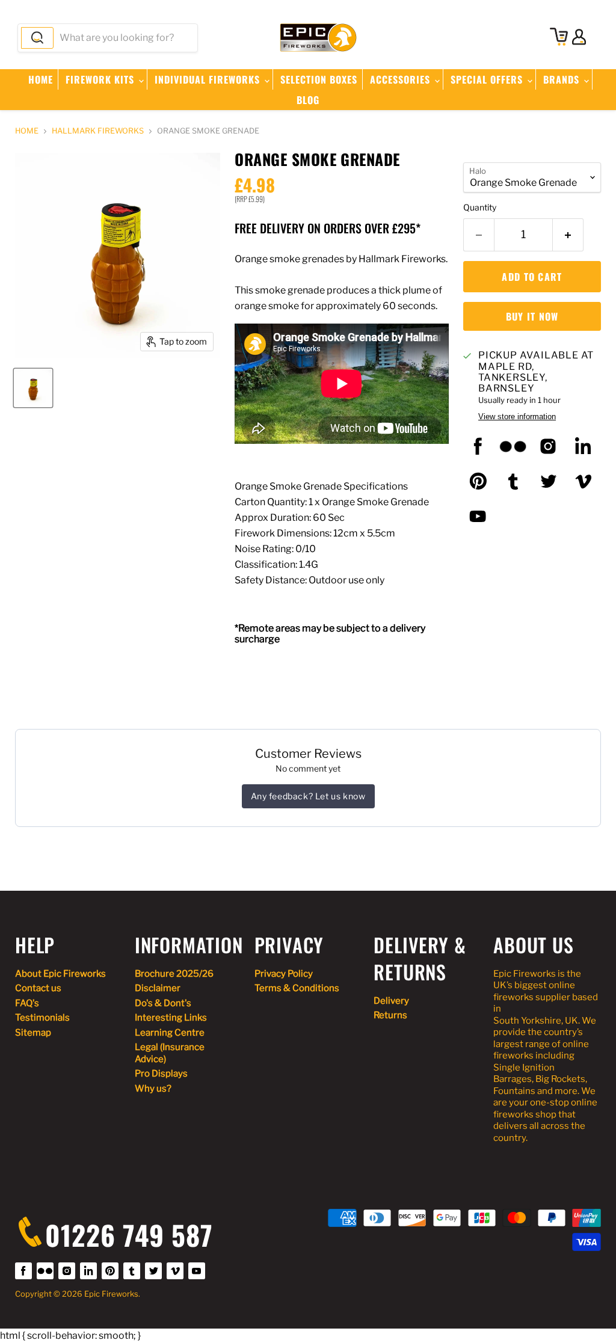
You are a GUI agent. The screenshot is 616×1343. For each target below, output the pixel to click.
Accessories (401, 79)
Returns (390, 1015)
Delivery (391, 1000)
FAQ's (27, 1003)
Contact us (38, 988)
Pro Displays (161, 1073)
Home (40, 79)
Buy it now (532, 316)
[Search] (37, 38)
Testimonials (42, 1017)
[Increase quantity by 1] (568, 234)
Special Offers (488, 79)
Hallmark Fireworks (98, 131)
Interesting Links (171, 1017)
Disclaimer (157, 988)
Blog (308, 100)
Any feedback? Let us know (308, 796)
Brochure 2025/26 (174, 973)
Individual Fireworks (209, 79)
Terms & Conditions (296, 988)
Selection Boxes (318, 79)
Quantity (479, 207)
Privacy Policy (283, 973)
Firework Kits (101, 79)
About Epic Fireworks (60, 973)
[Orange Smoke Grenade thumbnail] (33, 388)
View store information (517, 417)
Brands (562, 79)
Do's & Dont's (163, 1003)
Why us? (153, 1088)
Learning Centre (170, 1032)
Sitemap (33, 1032)
